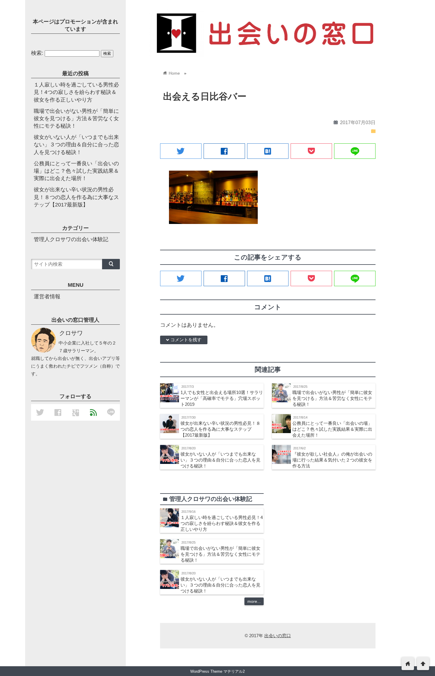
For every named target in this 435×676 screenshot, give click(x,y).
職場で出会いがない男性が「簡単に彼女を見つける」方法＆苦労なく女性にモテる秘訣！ (332, 398)
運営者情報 (47, 296)
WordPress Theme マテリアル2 (217, 671)
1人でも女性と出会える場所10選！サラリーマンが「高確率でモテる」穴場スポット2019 (222, 398)
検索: (37, 53)
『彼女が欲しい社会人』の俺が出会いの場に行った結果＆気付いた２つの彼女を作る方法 (332, 459)
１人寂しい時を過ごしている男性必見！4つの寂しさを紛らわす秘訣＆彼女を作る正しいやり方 (222, 523)
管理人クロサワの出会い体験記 (71, 239)
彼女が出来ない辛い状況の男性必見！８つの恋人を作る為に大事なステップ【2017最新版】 (220, 429)
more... (254, 601)
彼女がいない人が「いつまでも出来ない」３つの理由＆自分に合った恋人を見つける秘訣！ (220, 459)
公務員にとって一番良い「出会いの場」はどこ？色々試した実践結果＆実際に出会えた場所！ (332, 429)
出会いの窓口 (277, 635)
